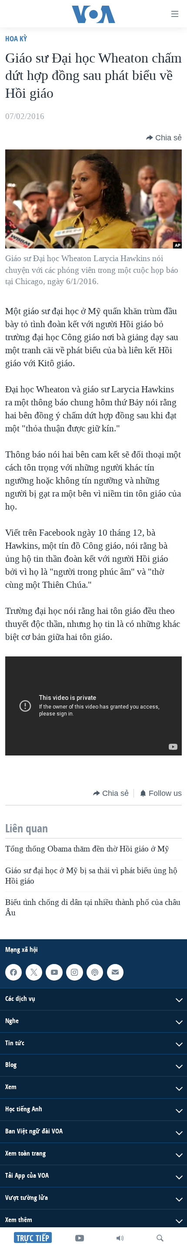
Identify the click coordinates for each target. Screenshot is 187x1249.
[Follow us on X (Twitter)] (34, 972)
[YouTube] (80, 1238)
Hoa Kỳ (16, 38)
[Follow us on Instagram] (74, 972)
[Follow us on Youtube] (54, 972)
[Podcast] (95, 972)
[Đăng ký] (115, 972)
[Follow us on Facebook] (13, 972)
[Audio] (120, 1238)
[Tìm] (160, 1238)
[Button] (164, 137)
